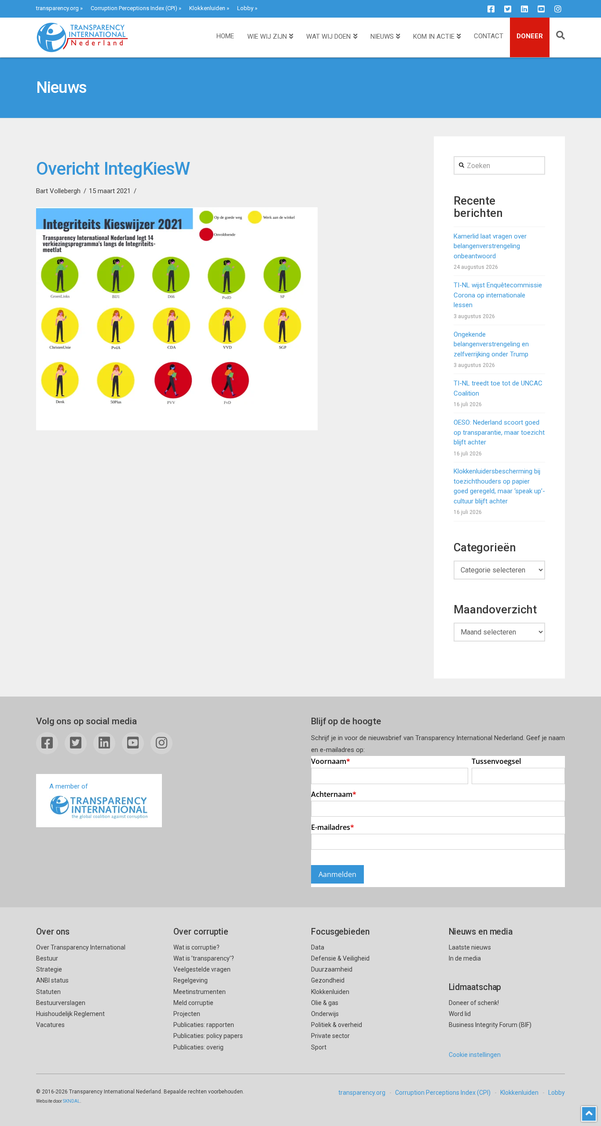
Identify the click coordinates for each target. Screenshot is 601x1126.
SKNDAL (71, 1101)
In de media (465, 958)
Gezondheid (327, 980)
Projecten (186, 1013)
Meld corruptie (193, 1002)
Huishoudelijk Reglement (70, 1013)
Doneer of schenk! (474, 1002)
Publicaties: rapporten (203, 1024)
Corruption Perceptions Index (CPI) (134, 8)
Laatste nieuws (470, 947)
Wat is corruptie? (196, 947)
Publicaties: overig (198, 1047)
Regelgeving (190, 980)
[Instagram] (558, 9)
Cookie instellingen (475, 1054)
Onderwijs (325, 1013)
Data (317, 947)
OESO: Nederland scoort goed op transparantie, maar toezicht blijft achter (499, 432)
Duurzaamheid (331, 969)
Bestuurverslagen (60, 1002)
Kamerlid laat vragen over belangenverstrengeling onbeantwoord (490, 246)
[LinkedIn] (524, 9)
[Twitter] (508, 9)
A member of (68, 786)
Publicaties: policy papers (208, 1035)
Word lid (460, 1013)
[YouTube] (541, 9)
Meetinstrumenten (199, 991)
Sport (318, 1047)
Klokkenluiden (207, 8)
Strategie (49, 969)
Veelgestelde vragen (202, 969)
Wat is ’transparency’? (203, 958)
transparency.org (57, 8)
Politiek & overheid (336, 1024)
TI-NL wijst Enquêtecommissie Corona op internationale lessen (498, 295)
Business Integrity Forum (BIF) (490, 1024)
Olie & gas (324, 1002)
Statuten (48, 991)
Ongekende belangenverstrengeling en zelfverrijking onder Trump (491, 344)
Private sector (330, 1035)
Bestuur (47, 958)
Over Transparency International (80, 947)
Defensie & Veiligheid (340, 958)
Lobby (245, 8)
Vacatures (50, 1024)
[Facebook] (491, 9)
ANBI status (52, 980)
